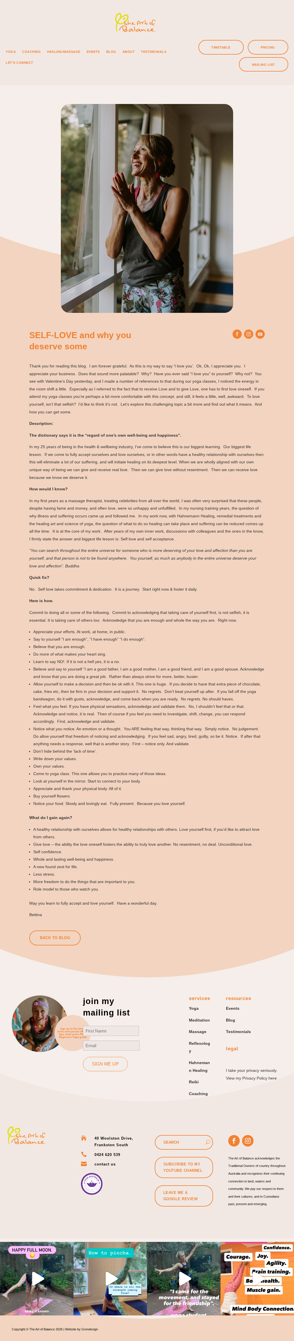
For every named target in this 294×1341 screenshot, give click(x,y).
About (129, 51)
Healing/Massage (63, 51)
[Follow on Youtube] (260, 334)
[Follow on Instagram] (248, 334)
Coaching (31, 51)
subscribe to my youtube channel (183, 1167)
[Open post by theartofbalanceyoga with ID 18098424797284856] (183, 1278)
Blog (111, 51)
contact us (105, 1164)
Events (93, 51)
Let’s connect (19, 62)
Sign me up (105, 1063)
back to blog (55, 938)
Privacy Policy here (259, 1078)
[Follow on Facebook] (237, 334)
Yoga (11, 51)
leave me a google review (180, 1195)
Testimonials (153, 51)
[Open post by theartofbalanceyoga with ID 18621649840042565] (37, 1278)
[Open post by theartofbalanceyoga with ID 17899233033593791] (110, 1278)
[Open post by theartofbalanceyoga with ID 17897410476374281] (257, 1278)
